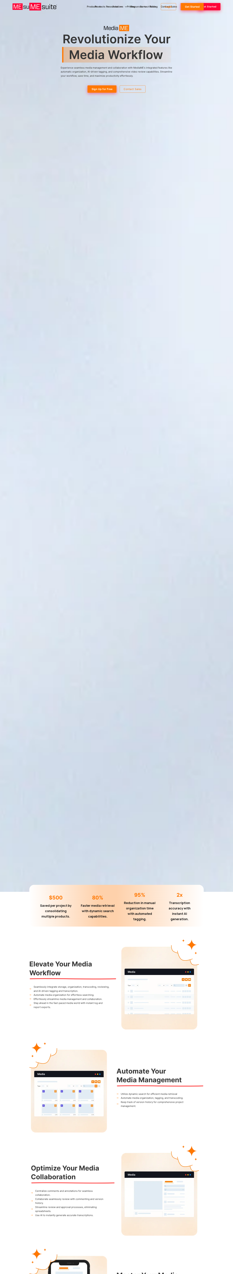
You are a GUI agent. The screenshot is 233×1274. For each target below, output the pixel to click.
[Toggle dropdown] (100, 7)
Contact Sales (148, 6)
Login (168, 6)
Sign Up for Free (102, 89)
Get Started (192, 6)
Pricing (131, 6)
